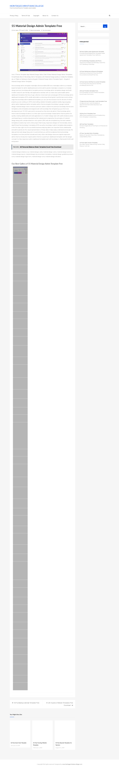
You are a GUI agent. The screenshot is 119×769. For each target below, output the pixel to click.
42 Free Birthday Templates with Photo (90, 61)
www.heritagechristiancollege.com (72, 764)
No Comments (46, 30)
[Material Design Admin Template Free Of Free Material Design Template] (20, 219)
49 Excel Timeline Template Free (89, 90)
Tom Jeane (15, 30)
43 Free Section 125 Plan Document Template (92, 82)
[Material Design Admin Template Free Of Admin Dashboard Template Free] (20, 570)
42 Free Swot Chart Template (18, 743)
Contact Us (54, 15)
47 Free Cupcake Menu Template (89, 133)
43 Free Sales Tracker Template (88, 142)
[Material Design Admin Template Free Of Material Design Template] (20, 592)
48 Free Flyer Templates (86, 124)
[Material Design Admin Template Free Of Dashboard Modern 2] (20, 470)
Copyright (36, 15)
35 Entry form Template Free (88, 113)
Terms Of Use (26, 15)
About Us (45, 15)
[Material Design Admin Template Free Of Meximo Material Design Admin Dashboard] (20, 669)
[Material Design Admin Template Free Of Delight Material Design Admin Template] (20, 549)
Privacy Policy (14, 15)
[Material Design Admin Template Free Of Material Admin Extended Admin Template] (20, 503)
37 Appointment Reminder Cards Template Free (93, 101)
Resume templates (35, 30)
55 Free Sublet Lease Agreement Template (92, 51)
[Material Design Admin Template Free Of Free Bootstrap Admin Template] (20, 493)
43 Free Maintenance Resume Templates (91, 71)
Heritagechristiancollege (27, 6)
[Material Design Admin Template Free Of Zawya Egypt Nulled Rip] (20, 626)
